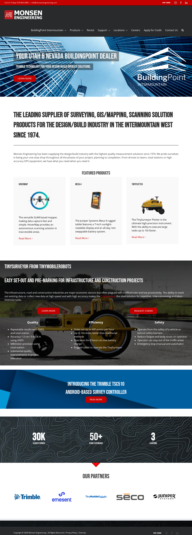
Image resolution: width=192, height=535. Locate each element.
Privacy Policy (71, 532)
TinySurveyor (108, 296)
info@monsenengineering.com (44, 2)
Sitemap (82, 532)
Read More (25, 238)
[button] (183, 30)
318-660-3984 (22, 2)
